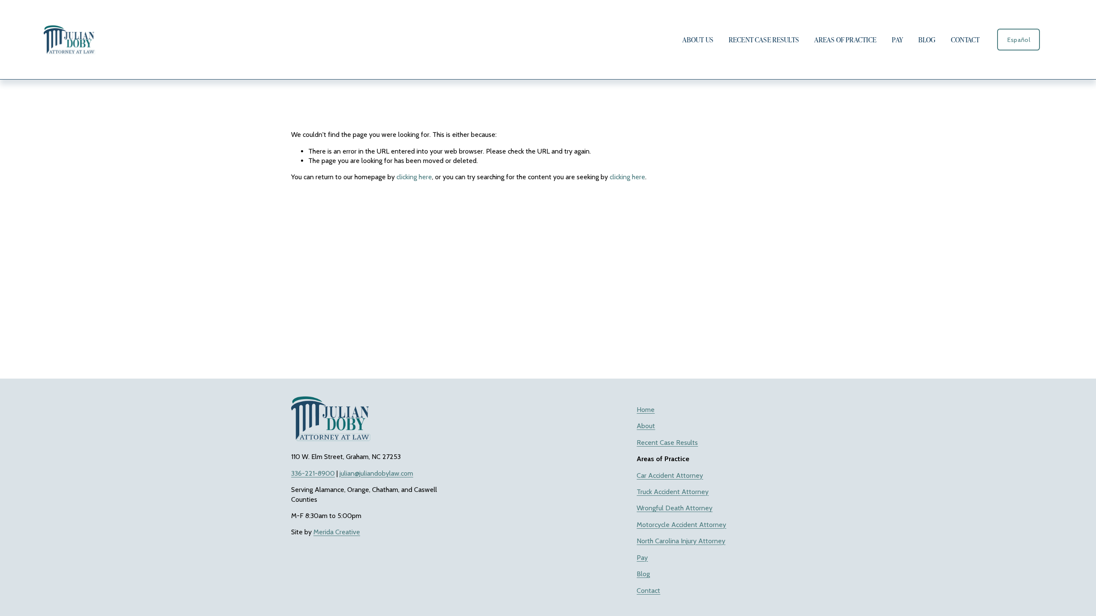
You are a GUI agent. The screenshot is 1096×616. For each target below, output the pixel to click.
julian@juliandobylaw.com (376, 473)
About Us (697, 39)
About (646, 426)
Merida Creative (336, 532)
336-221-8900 (313, 473)
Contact (965, 39)
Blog (927, 39)
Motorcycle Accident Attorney (681, 525)
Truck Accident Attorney (673, 492)
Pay (897, 39)
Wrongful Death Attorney (674, 508)
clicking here (414, 177)
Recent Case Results (764, 39)
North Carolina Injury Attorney (681, 541)
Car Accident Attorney (670, 475)
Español (1018, 40)
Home (646, 410)
